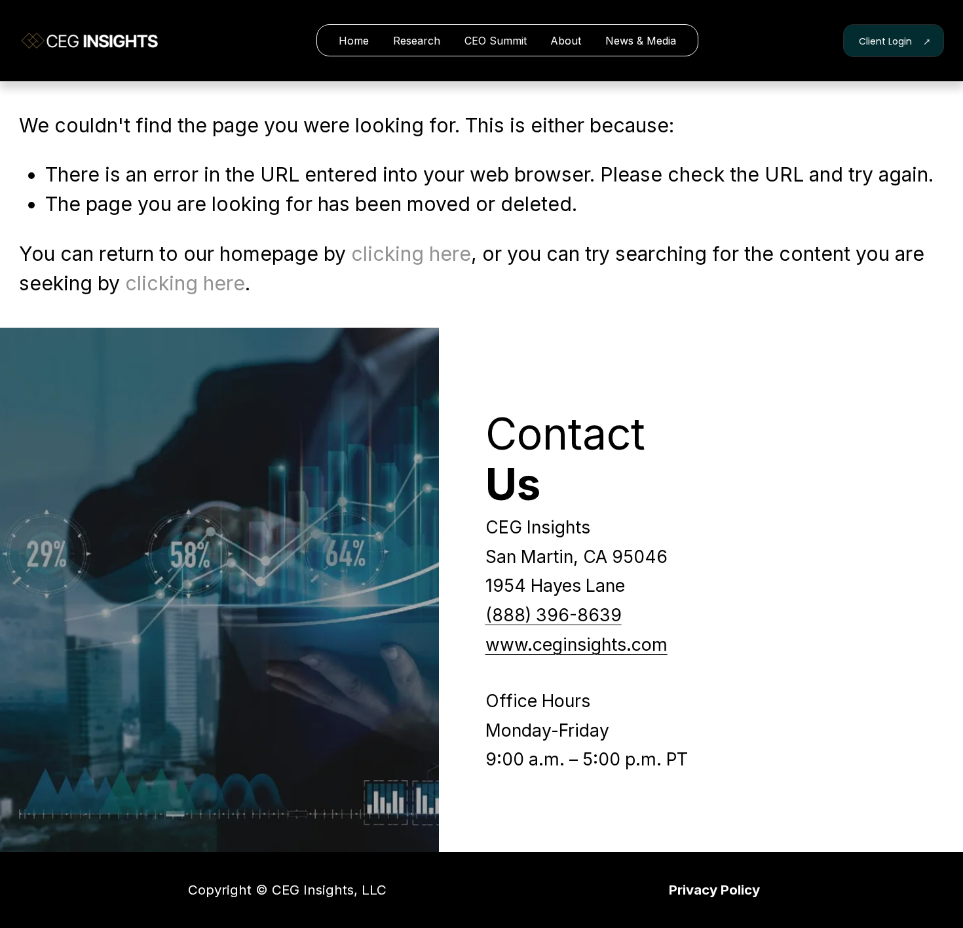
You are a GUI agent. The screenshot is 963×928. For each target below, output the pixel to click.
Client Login (887, 41)
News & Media (640, 40)
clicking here (411, 253)
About (565, 40)
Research (416, 40)
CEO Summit (495, 40)
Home (354, 40)
